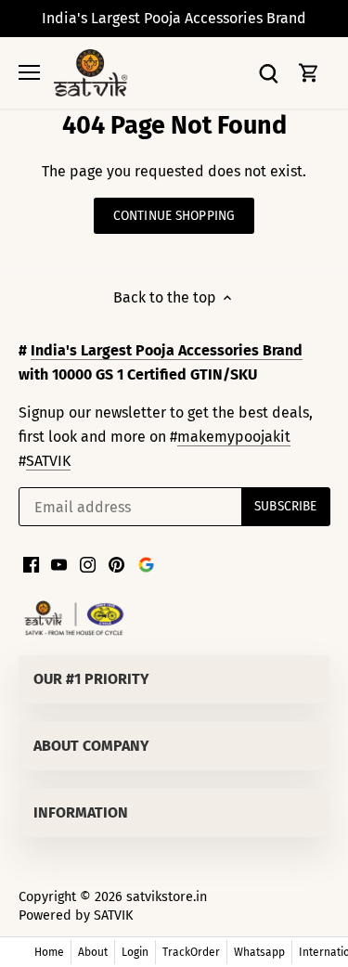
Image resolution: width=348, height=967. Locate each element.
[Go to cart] (309, 72)
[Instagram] (88, 564)
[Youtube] (59, 564)
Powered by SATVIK (76, 915)
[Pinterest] (116, 564)
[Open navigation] (29, 72)
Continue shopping (174, 216)
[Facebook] (31, 564)
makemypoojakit (233, 436)
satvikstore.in (166, 897)
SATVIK (48, 461)
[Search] (268, 72)
